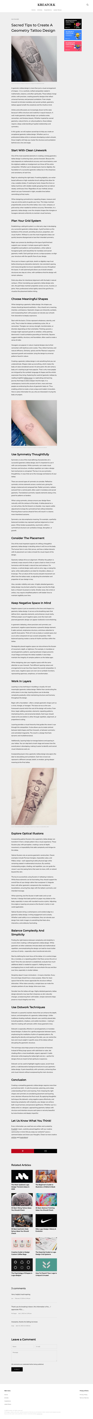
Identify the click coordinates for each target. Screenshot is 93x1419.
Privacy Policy (83, 1394)
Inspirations (48, 10)
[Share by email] (45, 1151)
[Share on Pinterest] (22, 1151)
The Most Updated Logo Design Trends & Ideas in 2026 (20, 1187)
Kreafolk (14, 1129)
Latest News (57, 10)
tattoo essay (28, 378)
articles (13, 1137)
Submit (17, 1369)
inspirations (24, 1137)
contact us (39, 1413)
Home (34, 10)
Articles (39, 10)
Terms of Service (84, 1398)
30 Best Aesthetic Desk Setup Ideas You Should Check (20, 1231)
